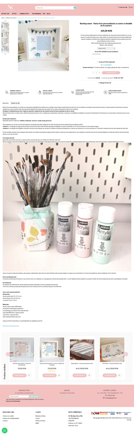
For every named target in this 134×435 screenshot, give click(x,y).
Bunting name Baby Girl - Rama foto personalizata (22, 364)
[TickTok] (70, 396)
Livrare (38, 418)
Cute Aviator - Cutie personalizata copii (112, 363)
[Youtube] (67, 396)
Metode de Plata (40, 416)
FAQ (44, 13)
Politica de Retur (40, 421)
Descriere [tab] (6, 103)
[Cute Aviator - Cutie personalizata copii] (112, 350)
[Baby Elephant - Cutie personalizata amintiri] (82, 349)
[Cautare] (75, 7)
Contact (5, 421)
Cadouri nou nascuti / (11, 18)
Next (5, 54)
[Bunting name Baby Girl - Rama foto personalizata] (22, 350)
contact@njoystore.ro (111, 398)
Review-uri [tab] (15, 103)
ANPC (37, 423)
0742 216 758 (110, 395)
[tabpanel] (43, 45)
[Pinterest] (63, 396)
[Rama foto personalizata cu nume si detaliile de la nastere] (52, 350)
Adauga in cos (111, 72)
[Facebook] (60, 396)
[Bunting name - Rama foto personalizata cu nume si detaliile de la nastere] (43, 45)
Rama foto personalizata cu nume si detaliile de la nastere (52, 364)
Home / (3, 18)
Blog (48, 13)
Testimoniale (36, 13)
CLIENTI (38, 412)
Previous (5, 21)
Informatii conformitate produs (11, 326)
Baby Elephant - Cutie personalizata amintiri (82, 363)
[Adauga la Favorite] (29, 375)
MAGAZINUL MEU (8, 412)
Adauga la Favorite (105, 83)
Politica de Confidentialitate (13, 401)
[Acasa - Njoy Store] (10, 8)
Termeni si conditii (8, 416)
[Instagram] (74, 396)
